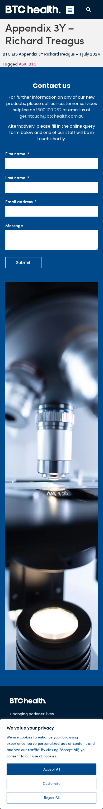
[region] (51, 764)
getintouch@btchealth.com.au (51, 116)
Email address (19, 201)
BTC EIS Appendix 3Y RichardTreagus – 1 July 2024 (51, 54)
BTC (32, 64)
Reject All (51, 797)
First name (15, 153)
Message (14, 225)
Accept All (51, 769)
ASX (22, 64)
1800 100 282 (49, 110)
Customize (51, 783)
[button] (70, 10)
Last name (15, 177)
